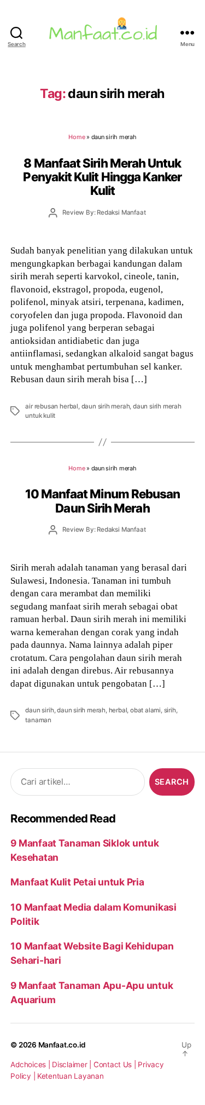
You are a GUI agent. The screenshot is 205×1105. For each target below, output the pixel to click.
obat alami (145, 710)
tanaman (38, 720)
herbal (118, 710)
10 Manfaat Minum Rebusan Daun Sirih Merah (102, 500)
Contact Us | (115, 1064)
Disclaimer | (72, 1064)
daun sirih (39, 710)
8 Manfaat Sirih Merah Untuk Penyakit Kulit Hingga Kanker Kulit (102, 177)
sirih (170, 710)
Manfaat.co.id (62, 1044)
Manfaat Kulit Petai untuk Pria (77, 882)
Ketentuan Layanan (70, 1076)
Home (76, 137)
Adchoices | (31, 1064)
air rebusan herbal (51, 406)
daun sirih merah (105, 406)
